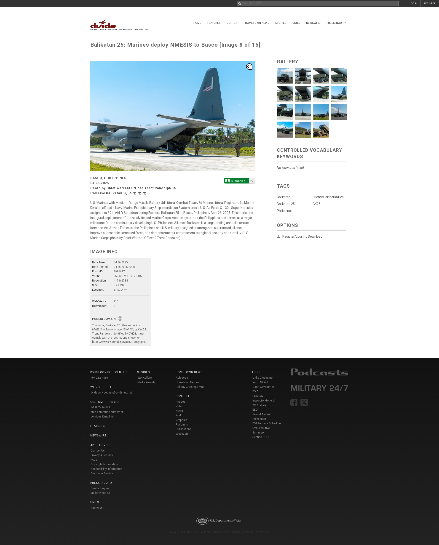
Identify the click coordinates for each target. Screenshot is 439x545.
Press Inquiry (336, 22)
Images (180, 401)
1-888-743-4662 (100, 407)
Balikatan (283, 197)
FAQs (94, 459)
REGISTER (429, 3)
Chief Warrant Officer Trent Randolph (139, 188)
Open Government (264, 386)
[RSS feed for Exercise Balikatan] (130, 193)
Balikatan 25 (286, 204)
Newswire (313, 22)
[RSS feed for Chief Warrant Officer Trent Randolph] (174, 188)
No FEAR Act (260, 382)
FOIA (255, 391)
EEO (255, 409)
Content (233, 22)
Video (179, 406)
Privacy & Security (102, 455)
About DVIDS (100, 445)
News (179, 410)
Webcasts (182, 433)
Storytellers (144, 377)
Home (197, 22)
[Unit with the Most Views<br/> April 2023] (135, 193)
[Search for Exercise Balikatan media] (125, 193)
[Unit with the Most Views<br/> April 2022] (145, 193)
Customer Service (102, 473)
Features (213, 22)
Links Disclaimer (262, 377)
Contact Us (98, 450)
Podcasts (182, 424)
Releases (182, 377)
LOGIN (413, 3)
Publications (183, 429)
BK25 (316, 204)
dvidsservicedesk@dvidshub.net (111, 392)
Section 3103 (260, 437)
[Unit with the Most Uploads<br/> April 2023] (140, 193)
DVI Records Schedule (266, 423)
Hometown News (257, 22)
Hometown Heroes (187, 382)
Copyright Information (104, 464)
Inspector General (263, 400)
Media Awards (146, 382)
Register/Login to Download (302, 236)
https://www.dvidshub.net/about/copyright (118, 341)
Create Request (100, 488)
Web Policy (259, 405)
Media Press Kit (100, 492)
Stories (280, 22)
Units (296, 22)
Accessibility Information (106, 469)
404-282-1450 (99, 377)
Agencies (97, 507)
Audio (179, 415)
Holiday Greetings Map (190, 386)
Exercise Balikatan (106, 193)
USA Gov (257, 396)
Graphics (181, 420)
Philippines (284, 211)
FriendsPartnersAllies (328, 197)
